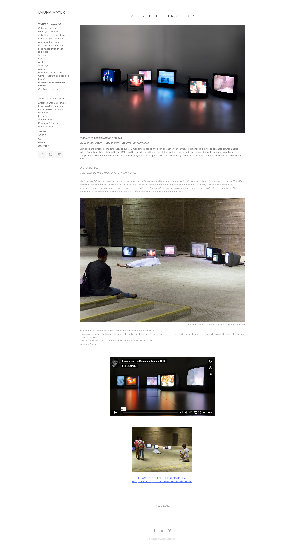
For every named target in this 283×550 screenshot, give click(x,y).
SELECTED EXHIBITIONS (51, 98)
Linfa (40, 58)
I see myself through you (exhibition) (51, 50)
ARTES (148, 481)
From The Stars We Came (51, 38)
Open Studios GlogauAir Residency (50, 111)
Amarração (43, 65)
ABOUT (42, 131)
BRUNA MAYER (51, 12)
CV (39, 138)
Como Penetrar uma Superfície (53, 75)
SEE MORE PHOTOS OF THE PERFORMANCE (160, 478)
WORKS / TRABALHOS (50, 23)
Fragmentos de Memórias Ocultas (51, 84)
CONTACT (43, 146)
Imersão (42, 79)
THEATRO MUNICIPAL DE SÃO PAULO (172, 481)
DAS (142, 481)
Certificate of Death (48, 89)
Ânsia (41, 62)
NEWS (41, 142)
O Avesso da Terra (47, 28)
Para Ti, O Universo (48, 31)
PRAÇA (136, 481)
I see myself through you (51, 45)
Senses (42, 55)
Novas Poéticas (46, 126)
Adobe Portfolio (167, 539)
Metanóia (42, 116)
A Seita (41, 69)
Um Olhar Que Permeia (50, 72)
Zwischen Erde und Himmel (52, 35)
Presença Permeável (48, 123)
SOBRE (42, 135)
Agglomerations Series (49, 42)
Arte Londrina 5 (46, 119)
